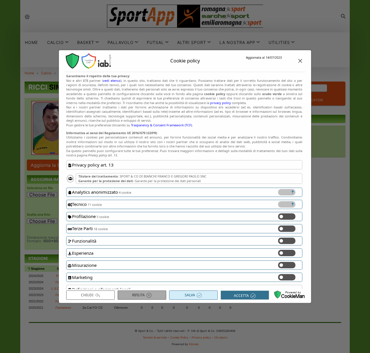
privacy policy (220, 102)
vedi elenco (111, 80)
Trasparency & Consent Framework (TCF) (161, 125)
